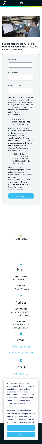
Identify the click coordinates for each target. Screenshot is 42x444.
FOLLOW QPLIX (21, 374)
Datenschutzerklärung (16, 189)
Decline (21, 434)
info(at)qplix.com (21, 347)
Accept (21, 428)
